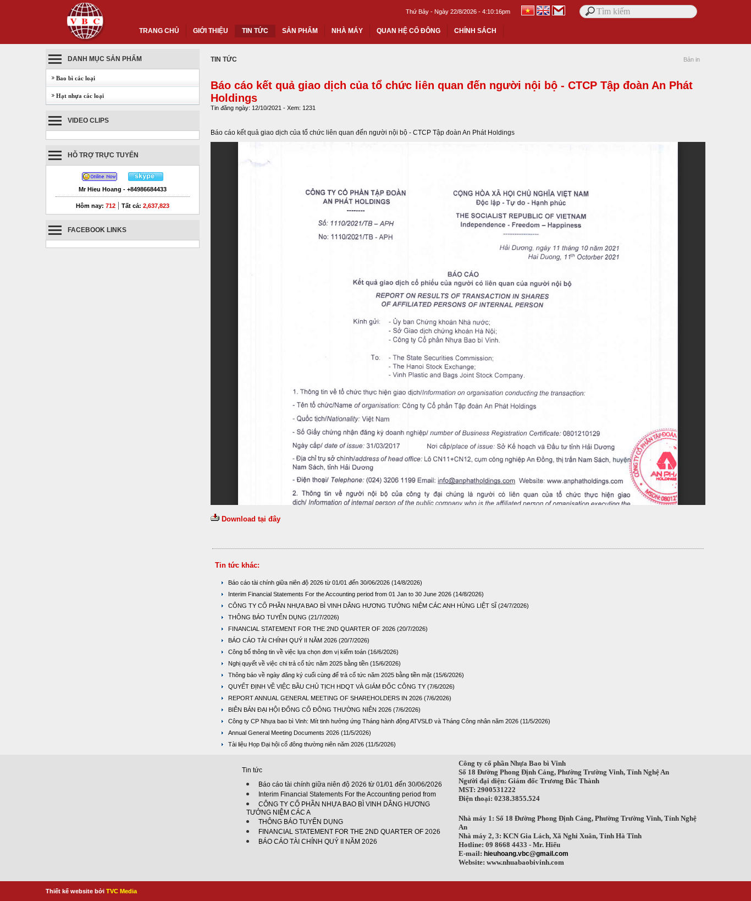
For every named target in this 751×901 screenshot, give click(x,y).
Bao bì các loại (70, 78)
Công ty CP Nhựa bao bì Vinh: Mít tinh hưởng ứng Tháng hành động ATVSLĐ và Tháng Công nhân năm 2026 (374, 721)
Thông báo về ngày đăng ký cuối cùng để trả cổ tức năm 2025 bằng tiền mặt (330, 675)
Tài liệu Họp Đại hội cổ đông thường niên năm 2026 (297, 744)
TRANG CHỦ (159, 31)
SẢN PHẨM (300, 31)
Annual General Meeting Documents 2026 (284, 732)
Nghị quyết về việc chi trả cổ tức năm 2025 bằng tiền (299, 663)
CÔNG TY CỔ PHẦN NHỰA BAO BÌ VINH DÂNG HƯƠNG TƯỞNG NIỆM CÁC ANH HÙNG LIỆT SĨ (363, 605)
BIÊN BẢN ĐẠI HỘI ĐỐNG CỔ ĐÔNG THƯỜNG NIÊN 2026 (310, 709)
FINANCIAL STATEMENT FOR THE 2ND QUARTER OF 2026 (312, 628)
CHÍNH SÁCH (475, 31)
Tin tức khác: (237, 565)
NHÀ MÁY (347, 31)
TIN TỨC (255, 31)
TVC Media (121, 891)
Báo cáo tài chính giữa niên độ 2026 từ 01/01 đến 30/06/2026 (309, 582)
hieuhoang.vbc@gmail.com (526, 854)
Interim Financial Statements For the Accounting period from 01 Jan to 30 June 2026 (340, 594)
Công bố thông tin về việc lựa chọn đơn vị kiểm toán (298, 652)
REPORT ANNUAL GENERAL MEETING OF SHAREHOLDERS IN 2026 (326, 698)
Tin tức (252, 770)
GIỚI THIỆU (210, 31)
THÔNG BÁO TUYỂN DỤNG (268, 617)
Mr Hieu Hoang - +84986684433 (123, 189)
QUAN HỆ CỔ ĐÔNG (408, 31)
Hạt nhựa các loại (75, 95)
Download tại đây (251, 519)
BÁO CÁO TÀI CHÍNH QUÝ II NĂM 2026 (283, 640)
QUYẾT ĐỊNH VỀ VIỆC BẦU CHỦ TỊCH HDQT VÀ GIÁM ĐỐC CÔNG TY (327, 686)
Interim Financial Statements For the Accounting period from (347, 794)
